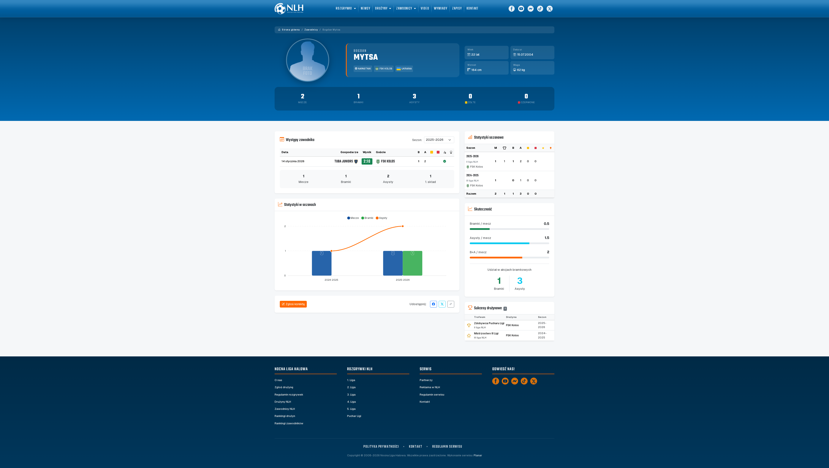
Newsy (365, 8)
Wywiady (440, 8)
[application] (367, 249)
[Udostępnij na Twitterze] (442, 304)
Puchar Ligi (354, 416)
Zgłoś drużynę (284, 387)
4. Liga (351, 402)
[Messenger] (531, 9)
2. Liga (351, 387)
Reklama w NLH (430, 387)
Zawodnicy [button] (404, 8)
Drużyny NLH (283, 402)
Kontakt (472, 8)
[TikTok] (540, 9)
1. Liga (351, 380)
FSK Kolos (386, 68)
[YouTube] (521, 9)
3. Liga (351, 394)
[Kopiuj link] (450, 304)
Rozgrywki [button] (344, 8)
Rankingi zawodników (289, 423)
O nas (278, 380)
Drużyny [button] (381, 8)
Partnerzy (426, 380)
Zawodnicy (311, 29)
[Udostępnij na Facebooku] (433, 304)
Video (425, 8)
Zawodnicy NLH (285, 409)
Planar (478, 455)
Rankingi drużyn (285, 416)
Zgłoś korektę (295, 304)
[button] (353, 218)
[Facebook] (512, 9)
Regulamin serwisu (432, 394)
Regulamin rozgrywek (289, 394)
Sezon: (417, 140)
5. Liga (351, 409)
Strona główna (290, 29)
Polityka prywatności (381, 446)
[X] (550, 9)
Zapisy (457, 8)
